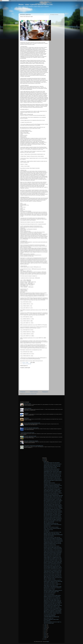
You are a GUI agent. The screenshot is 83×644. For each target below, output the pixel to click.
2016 (44, 459)
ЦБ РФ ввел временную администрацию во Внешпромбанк (53, 534)
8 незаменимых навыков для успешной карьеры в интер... (53, 485)
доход (28, 363)
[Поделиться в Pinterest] (34, 362)
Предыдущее (45, 391)
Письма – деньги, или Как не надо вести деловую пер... (52, 528)
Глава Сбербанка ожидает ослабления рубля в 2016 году (53, 496)
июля (45, 629)
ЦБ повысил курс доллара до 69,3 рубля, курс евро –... (52, 604)
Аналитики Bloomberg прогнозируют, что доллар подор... (53, 499)
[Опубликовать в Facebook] (33, 362)
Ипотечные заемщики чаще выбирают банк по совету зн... (53, 567)
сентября (45, 627)
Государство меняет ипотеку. (48, 529)
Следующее (22, 391)
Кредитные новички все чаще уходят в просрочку (51, 533)
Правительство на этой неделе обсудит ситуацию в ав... (53, 600)
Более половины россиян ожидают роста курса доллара (53, 538)
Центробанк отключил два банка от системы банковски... (53, 610)
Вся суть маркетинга (47, 620)
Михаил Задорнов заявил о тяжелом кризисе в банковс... (53, 472)
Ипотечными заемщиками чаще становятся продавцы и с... (53, 505)
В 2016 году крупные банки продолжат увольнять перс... (53, 566)
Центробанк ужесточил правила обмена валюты (51, 494)
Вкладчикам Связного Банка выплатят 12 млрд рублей (52, 601)
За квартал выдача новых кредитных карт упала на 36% (52, 558)
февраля (45, 636)
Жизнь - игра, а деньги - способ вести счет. (35, 4)
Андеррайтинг (26, 413)
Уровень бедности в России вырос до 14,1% (51, 585)
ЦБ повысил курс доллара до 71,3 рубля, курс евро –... (52, 537)
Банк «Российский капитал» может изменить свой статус (53, 514)
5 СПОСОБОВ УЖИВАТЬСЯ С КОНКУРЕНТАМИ (51, 616)
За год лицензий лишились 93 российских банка (51, 470)
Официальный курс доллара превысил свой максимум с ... (53, 552)
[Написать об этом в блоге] (31, 362)
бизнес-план (25, 363)
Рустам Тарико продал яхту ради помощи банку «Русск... (53, 504)
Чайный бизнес (26, 418)
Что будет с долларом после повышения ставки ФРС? (52, 580)
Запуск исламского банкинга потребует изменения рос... (53, 553)
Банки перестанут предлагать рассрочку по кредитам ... (52, 515)
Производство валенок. (47, 525)
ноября (45, 624)
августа (45, 628)
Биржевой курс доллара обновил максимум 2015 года (52, 475)
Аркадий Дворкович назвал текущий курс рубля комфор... (53, 471)
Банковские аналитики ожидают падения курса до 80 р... (53, 547)
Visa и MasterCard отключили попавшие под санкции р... (53, 501)
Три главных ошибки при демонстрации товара (51, 591)
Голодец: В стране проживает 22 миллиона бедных (52, 489)
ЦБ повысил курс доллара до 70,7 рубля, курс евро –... (52, 477)
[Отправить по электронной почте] (30, 362)
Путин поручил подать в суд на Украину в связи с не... (52, 599)
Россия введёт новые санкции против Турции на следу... (53, 532)
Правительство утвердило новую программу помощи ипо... (53, 590)
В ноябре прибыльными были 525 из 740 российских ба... (53, 518)
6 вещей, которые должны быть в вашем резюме (51, 486)
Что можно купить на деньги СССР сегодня (27, 432)
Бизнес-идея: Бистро (47, 481)
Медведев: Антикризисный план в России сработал (52, 596)
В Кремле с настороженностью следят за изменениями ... (53, 562)
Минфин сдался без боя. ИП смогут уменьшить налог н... (53, 576)
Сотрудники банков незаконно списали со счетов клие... (53, 542)
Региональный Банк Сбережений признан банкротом (52, 509)
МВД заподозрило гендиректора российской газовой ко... (53, 611)
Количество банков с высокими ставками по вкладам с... (53, 491)
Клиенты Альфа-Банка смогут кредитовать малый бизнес (53, 605)
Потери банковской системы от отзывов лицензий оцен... (53, 524)
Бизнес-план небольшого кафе (49, 623)
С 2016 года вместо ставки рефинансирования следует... (53, 586)
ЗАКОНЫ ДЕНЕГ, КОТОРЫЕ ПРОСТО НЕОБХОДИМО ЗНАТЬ (33, 445)
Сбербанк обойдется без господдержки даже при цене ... (53, 557)
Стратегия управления (27, 408)
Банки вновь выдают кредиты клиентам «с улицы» (52, 606)
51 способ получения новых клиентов (50, 614)
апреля (45, 633)
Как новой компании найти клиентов (49, 592)
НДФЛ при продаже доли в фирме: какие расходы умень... (53, 577)
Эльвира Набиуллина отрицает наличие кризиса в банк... (53, 571)
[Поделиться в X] (32, 362)
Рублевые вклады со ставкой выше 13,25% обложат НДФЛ (53, 581)
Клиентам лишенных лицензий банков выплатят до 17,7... (53, 563)
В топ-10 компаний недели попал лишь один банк (52, 462)
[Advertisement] (36, 11)
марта (45, 634)
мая (44, 632)
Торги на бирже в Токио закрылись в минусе (51, 582)
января (45, 637)
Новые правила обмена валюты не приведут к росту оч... (53, 490)
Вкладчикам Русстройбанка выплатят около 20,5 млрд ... (53, 543)
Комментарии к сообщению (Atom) (31, 393)
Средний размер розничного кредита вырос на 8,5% (52, 465)
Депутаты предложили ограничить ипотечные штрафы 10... (53, 500)
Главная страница (34, 391)
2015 (44, 460)
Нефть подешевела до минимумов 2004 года (51, 523)
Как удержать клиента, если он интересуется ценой (52, 484)
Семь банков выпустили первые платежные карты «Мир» (53, 561)
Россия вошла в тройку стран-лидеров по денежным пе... (53, 519)
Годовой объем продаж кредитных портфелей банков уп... (53, 480)
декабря (45, 461)
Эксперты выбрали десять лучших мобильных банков (52, 556)
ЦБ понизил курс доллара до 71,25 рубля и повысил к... (52, 513)
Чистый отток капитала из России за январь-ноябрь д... (52, 595)
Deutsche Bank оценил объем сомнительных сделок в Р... (53, 510)
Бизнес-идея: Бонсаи (27, 403)
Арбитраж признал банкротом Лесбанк (50, 544)
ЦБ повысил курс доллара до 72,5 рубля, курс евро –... (52, 466)
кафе (30, 363)
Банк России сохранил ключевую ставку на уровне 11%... (53, 575)
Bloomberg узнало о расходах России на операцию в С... (53, 587)
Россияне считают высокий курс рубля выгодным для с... (53, 476)
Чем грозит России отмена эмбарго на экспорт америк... (53, 520)
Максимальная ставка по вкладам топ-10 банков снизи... (53, 572)
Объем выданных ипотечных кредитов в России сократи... (53, 609)
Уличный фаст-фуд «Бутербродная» (49, 615)
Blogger (48, 641)
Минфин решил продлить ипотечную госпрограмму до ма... (53, 539)
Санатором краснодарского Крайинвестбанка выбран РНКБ (53, 495)
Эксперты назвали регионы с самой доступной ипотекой (53, 548)
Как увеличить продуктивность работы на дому (51, 619)
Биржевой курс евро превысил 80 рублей (50, 467)
